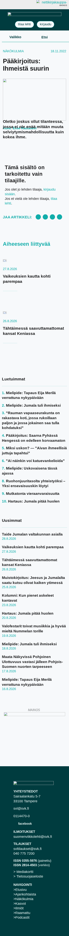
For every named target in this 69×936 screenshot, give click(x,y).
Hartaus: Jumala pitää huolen (34, 501)
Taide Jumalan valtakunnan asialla (32, 534)
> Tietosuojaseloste (28, 876)
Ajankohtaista (25, 894)
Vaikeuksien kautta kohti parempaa (33, 547)
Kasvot (20, 904)
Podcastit (22, 917)
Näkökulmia (13, 51)
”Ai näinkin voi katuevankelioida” (35, 461)
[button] (12, 37)
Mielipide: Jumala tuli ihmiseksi (33, 405)
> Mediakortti (23, 872)
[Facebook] (15, 823)
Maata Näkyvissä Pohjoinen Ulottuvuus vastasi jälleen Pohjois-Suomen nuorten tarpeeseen (32, 662)
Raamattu (22, 913)
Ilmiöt (19, 908)
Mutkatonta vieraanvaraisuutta (32, 494)
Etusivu (21, 890)
